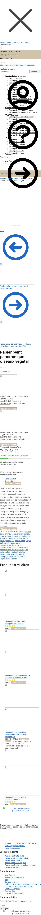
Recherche (35, 71)
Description (9, 481)
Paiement (9, 154)
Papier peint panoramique (10, 544)
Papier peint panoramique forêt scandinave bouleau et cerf (17, 676)
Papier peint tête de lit (17, 556)
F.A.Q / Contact (11, 163)
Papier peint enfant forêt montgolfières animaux (15, 622)
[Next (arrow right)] (3, 231)
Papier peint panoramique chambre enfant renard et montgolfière (15, 734)
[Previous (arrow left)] (1, 231)
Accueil (3, 178)
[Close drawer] (1, 47)
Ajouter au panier (8, 409)
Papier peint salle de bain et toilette (14, 551)
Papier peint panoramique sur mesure (14, 548)
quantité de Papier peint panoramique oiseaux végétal (12, 402)
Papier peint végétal (8, 559)
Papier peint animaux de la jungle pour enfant (15, 798)
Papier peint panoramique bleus (11, 546)
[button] (10, 626)
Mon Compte (10, 161)
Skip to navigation (8, 42)
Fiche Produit (10, 479)
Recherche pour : (7, 69)
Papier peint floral (15, 178)
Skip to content (23, 42)
